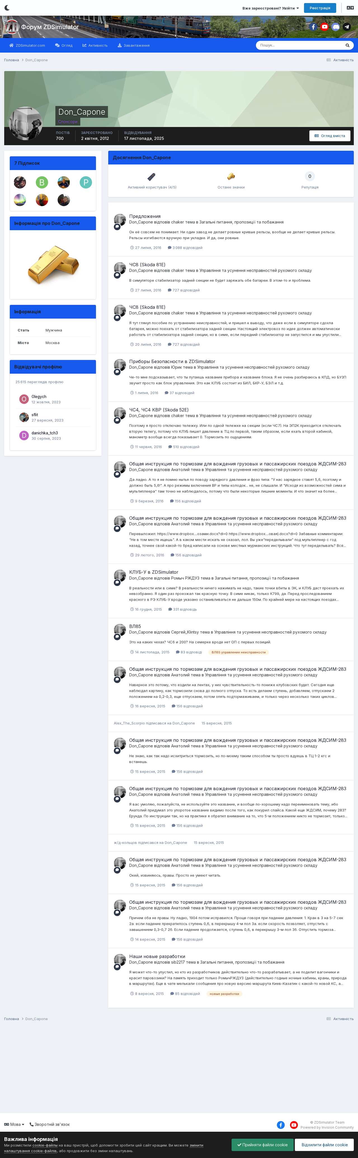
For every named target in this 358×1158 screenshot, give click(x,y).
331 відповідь (184, 609)
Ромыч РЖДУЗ (185, 578)
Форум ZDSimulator (50, 26)
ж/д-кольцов (125, 842)
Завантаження (136, 45)
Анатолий (180, 469)
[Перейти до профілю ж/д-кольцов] (42, 200)
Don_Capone (141, 222)
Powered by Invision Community (327, 1127)
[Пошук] (347, 45)
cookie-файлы (45, 1145)
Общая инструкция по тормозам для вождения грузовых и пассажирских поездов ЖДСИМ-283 (237, 464)
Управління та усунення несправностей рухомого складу (255, 270)
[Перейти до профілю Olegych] (24, 399)
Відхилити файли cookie (324, 1144)
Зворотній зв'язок (52, 1124)
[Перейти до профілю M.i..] (20, 200)
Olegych (39, 396)
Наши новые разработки (157, 956)
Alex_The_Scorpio (129, 723)
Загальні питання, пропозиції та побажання (241, 222)
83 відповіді (191, 652)
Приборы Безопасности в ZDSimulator (172, 361)
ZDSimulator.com (30, 45)
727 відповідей (185, 290)
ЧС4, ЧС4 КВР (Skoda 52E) (159, 410)
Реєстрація (320, 8)
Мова (15, 1124)
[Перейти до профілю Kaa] (20, 182)
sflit (35, 415)
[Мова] (350, 8)
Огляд (66, 45)
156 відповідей (187, 501)
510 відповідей (185, 446)
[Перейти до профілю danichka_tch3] (24, 435)
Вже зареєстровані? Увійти (269, 8)
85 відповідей (187, 993)
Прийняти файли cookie (264, 1144)
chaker (177, 222)
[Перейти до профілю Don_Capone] (120, 220)
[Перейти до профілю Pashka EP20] (86, 182)
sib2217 (178, 962)
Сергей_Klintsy (185, 632)
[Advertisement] (170, 1068)
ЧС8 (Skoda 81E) (147, 264)
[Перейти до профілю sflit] (24, 417)
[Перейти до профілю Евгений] (64, 182)
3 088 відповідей (186, 247)
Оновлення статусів (317, 45)
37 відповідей (181, 392)
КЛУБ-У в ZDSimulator (153, 572)
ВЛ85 (135, 626)
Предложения (145, 216)
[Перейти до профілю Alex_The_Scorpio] (64, 200)
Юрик (176, 367)
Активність (97, 45)
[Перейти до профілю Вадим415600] (42, 182)
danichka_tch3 (45, 433)
